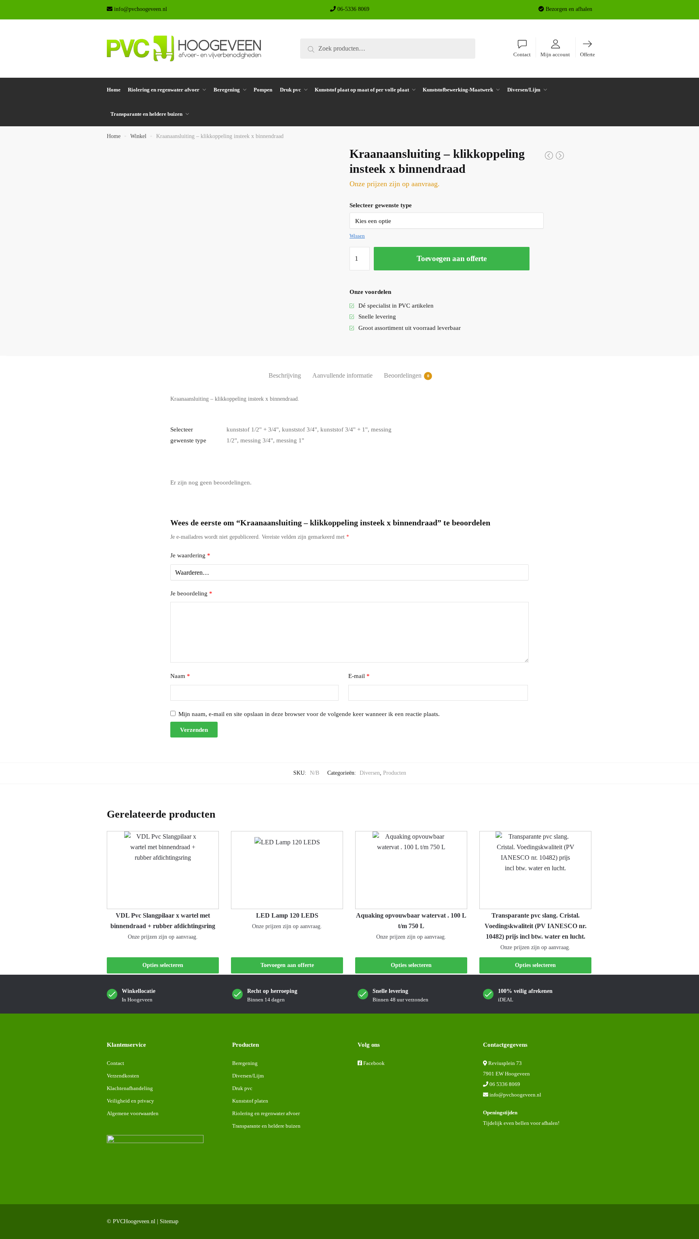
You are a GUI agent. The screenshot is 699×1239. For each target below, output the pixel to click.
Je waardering (190, 555)
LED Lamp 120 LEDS (287, 915)
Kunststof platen (250, 1101)
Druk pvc (242, 1088)
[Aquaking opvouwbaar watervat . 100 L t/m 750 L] (411, 870)
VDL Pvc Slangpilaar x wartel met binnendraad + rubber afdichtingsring (162, 920)
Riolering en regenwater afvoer (266, 1113)
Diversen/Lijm (248, 1076)
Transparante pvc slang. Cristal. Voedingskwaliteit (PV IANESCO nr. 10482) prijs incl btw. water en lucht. (536, 926)
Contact (522, 54)
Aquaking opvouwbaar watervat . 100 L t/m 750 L (411, 920)
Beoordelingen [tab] (403, 375)
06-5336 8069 (353, 9)
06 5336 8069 (504, 1084)
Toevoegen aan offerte (452, 258)
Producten (394, 773)
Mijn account (555, 54)
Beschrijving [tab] (285, 375)
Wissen (357, 236)
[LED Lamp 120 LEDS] (287, 870)
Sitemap (169, 1221)
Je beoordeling (191, 593)
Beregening (245, 1063)
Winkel (138, 136)
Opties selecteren (162, 965)
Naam (180, 676)
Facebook (374, 1063)
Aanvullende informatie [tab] (342, 375)
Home (114, 136)
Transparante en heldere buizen (266, 1126)
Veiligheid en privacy (130, 1101)
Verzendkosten (123, 1076)
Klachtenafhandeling (130, 1088)
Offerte (587, 54)
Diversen (370, 773)
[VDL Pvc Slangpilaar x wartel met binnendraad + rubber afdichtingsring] (163, 870)
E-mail (359, 676)
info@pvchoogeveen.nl (140, 9)
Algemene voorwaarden (133, 1113)
